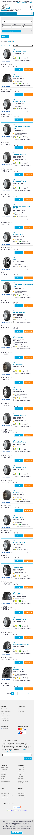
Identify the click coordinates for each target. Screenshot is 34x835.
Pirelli (2, 779)
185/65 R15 (21, 779)
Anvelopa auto (22, 791)
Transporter (21, 795)
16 (28, 693)
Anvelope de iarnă (5, 793)
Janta (23, 24)
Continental (4, 769)
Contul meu (30, 2)
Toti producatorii (5, 781)
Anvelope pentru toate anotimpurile (7, 796)
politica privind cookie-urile (17, 829)
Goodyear (3, 774)
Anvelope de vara (5, 791)
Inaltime (14, 24)
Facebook (5, 728)
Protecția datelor (5, 720)
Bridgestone (4, 767)
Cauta (11, 31)
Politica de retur (5, 718)
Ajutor (18, 2)
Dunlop (3, 772)
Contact (24, 2)
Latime (3, 24)
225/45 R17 (21, 769)
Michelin (3, 776)
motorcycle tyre (22, 798)
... (25, 693)
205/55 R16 (21, 767)
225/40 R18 (21, 772)
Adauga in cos (28, 69)
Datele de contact (5, 711)
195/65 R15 (21, 774)
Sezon (3, 19)
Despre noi (4, 709)
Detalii (18, 69)
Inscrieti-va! (27, 758)
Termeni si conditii (5, 715)
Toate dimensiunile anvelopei (23, 781)
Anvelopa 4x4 (21, 793)
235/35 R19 (21, 776)
